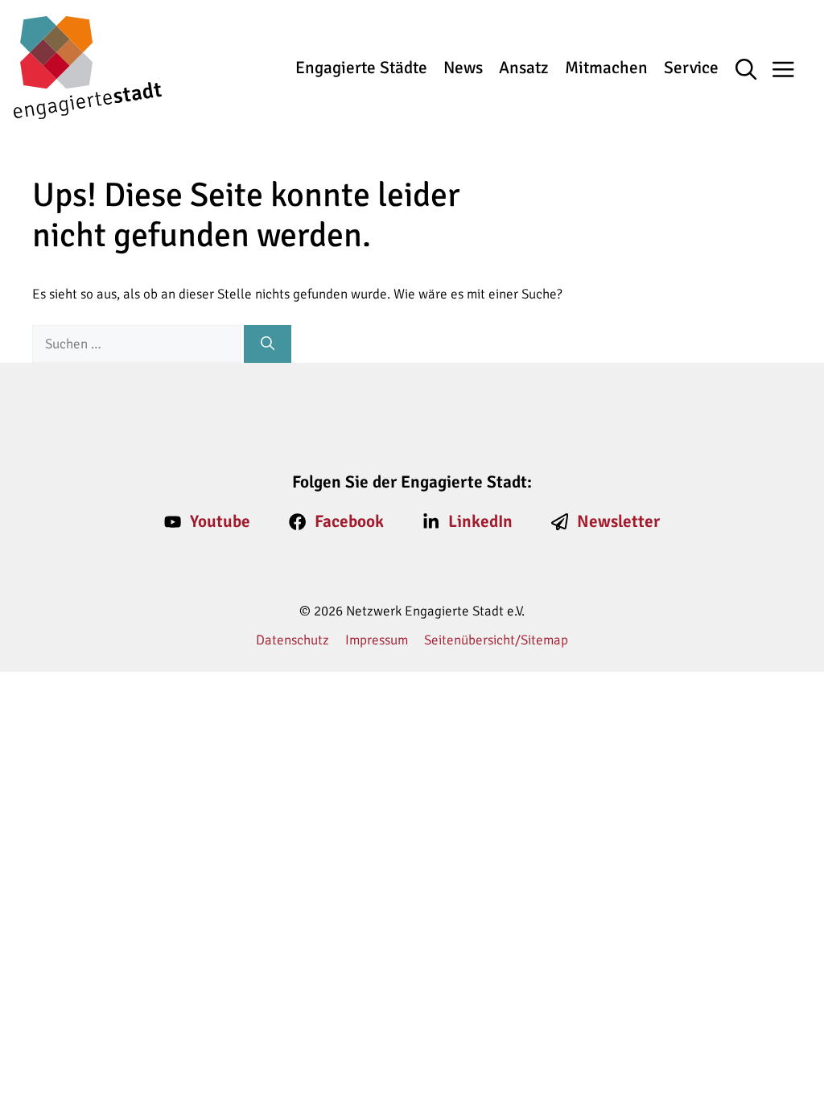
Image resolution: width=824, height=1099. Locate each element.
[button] (754, 71)
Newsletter (618, 521)
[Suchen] (267, 344)
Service (691, 67)
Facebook (349, 521)
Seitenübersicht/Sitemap (496, 640)
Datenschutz (292, 640)
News (463, 67)
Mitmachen (606, 67)
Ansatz (523, 67)
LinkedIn (480, 521)
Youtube (220, 521)
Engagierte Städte (361, 67)
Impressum (376, 640)
